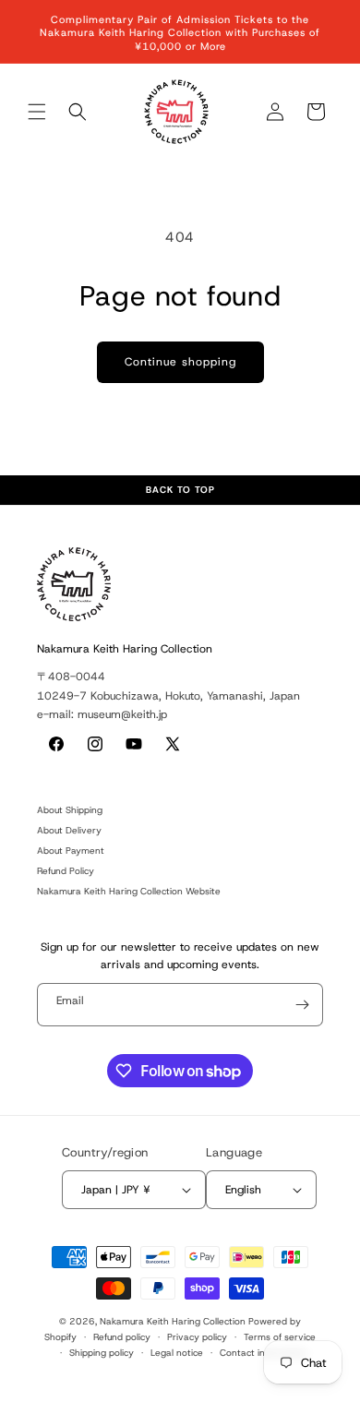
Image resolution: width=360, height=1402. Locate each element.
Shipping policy (101, 1353)
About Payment (70, 851)
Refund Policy (65, 871)
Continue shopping (180, 361)
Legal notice (176, 1353)
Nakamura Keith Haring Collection (173, 1321)
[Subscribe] (302, 1004)
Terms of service (280, 1337)
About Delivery (69, 830)
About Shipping (69, 810)
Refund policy (121, 1337)
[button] (37, 111)
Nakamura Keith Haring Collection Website (129, 891)
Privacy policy (197, 1337)
